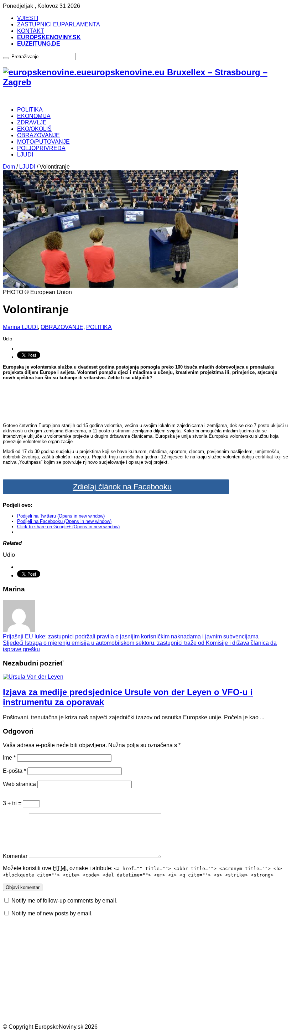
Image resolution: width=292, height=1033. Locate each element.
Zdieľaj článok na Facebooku (122, 486)
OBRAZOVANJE (38, 135)
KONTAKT (30, 31)
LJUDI (25, 154)
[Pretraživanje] (6, 58)
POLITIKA (30, 110)
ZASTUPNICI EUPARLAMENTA (58, 24)
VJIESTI (27, 18)
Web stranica (19, 784)
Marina (12, 327)
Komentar (15, 856)
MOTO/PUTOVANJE (43, 142)
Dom (9, 167)
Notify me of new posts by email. (52, 913)
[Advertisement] (146, 401)
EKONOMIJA (34, 116)
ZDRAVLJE (32, 122)
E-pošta (14, 771)
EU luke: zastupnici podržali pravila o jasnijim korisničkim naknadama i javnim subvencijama (131, 636)
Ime (9, 758)
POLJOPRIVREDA (41, 148)
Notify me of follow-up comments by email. (64, 901)
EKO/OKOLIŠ (34, 129)
